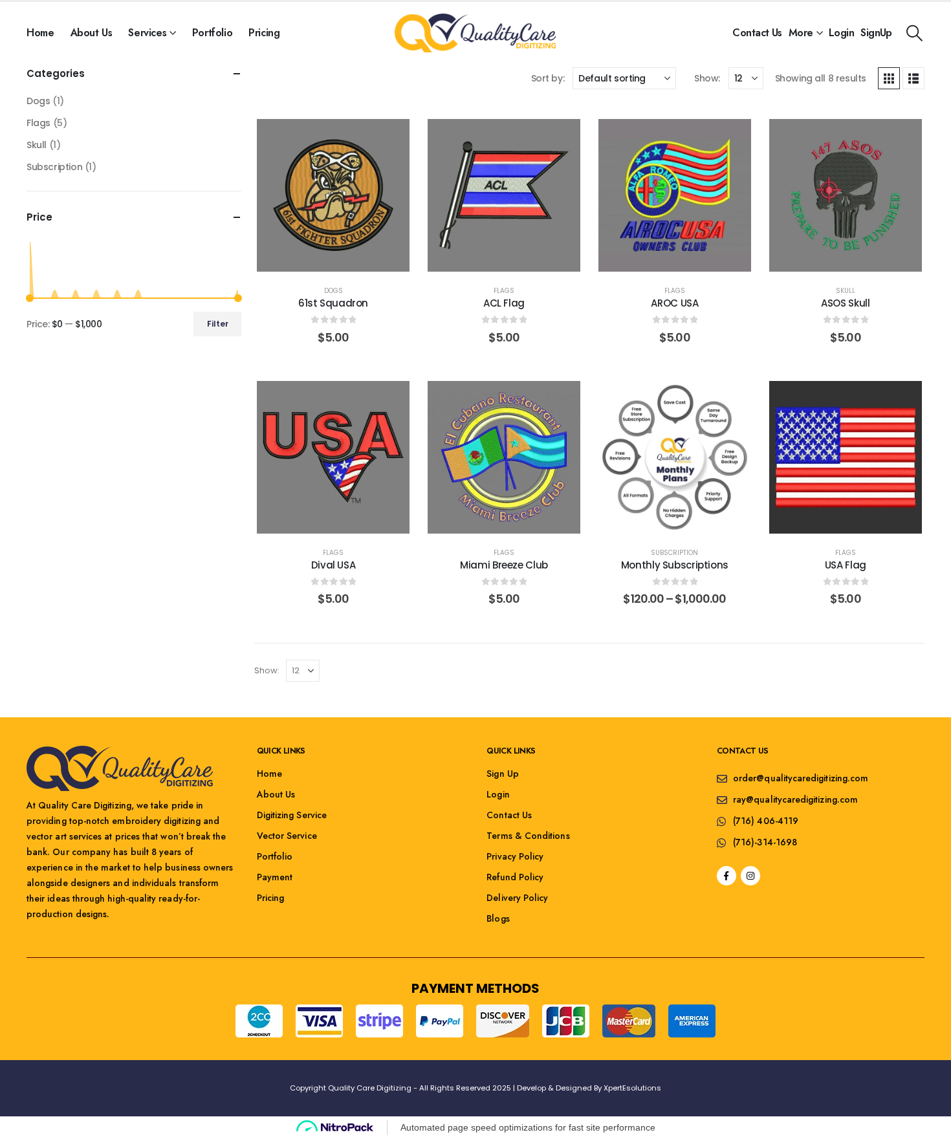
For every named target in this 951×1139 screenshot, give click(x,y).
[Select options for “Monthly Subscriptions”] (675, 513)
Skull (845, 291)
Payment (275, 877)
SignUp (876, 32)
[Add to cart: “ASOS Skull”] (845, 251)
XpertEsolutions (632, 1088)
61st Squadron (333, 303)
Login (841, 32)
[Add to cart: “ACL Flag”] (504, 251)
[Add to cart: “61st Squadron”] (333, 251)
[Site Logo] (475, 33)
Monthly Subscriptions (674, 565)
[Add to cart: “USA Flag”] (845, 513)
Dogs (333, 291)
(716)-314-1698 (765, 842)
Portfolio (212, 32)
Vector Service (287, 835)
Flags (504, 291)
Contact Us (757, 32)
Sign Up (502, 773)
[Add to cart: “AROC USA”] (675, 251)
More (801, 32)
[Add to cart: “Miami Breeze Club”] (504, 513)
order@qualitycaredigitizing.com (800, 778)
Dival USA (333, 565)
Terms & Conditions (527, 835)
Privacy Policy (514, 856)
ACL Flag (504, 303)
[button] (914, 33)
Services (147, 32)
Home (40, 32)
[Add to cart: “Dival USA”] (333, 513)
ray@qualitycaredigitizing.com (795, 799)
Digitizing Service (292, 814)
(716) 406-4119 (765, 820)
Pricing (263, 32)
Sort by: (548, 78)
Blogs (497, 918)
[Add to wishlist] (304, 251)
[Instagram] (750, 875)
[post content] (333, 195)
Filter (217, 323)
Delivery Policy (517, 897)
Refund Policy (514, 877)
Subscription (674, 553)
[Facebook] (726, 875)
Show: (706, 78)
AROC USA (674, 303)
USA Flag (845, 565)
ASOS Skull (845, 303)
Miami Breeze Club (504, 565)
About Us (92, 32)
